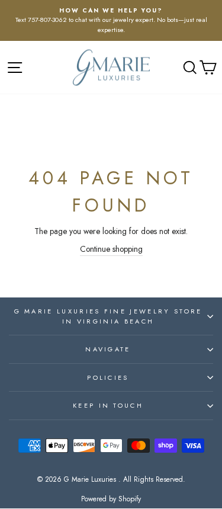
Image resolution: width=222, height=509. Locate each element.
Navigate (108, 349)
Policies (108, 377)
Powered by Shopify (111, 499)
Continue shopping (111, 249)
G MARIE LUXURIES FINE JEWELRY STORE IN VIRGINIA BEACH (108, 316)
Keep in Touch (108, 405)
